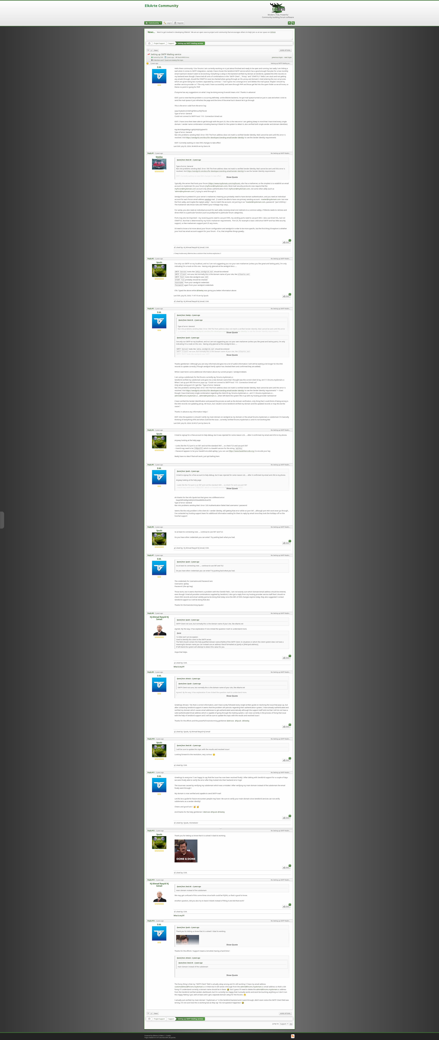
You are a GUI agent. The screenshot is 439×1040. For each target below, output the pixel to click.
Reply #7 (150, 555)
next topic (288, 57)
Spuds (159, 262)
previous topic (277, 57)
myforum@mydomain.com (216, 186)
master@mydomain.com (255, 202)
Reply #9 (150, 672)
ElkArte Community (161, 5)
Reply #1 (150, 153)
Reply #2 (150, 259)
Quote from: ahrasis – (188, 679)
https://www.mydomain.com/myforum (224, 183)
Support (171, 43)
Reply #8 (150, 613)
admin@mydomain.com (184, 191)
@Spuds (238, 721)
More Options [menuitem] (285, 50)
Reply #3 (150, 309)
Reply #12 (150, 831)
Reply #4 (150, 430)
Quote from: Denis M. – (189, 160)
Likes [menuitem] (287, 242)
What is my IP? (179, 667)
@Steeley (200, 290)
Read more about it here (157, 35)
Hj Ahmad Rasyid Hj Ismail (159, 618)
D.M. (159, 67)
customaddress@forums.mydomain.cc (190, 986)
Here (183, 35)
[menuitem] (293, 23)
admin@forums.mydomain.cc (186, 396)
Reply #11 (150, 772)
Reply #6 (150, 527)
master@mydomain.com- (271, 199)
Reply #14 (150, 921)
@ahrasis (230, 721)
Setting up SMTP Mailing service (190, 43)
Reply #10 (150, 739)
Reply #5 (150, 465)
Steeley (159, 157)
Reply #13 (150, 880)
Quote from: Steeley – (188, 315)
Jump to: (275, 1024)
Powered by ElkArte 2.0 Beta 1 (155, 1036)
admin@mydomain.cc (207, 396)
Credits (168, 1036)
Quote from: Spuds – (188, 338)
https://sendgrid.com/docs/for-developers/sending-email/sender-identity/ (215, 137)
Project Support (159, 43)
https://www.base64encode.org (241, 451)
